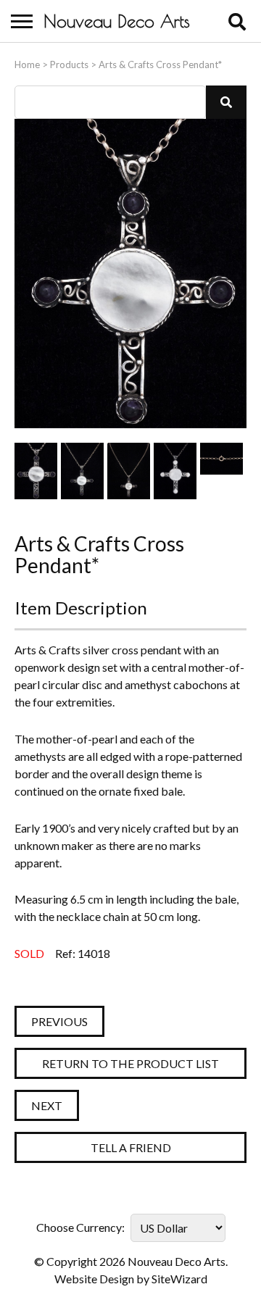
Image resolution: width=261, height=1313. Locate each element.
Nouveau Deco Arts (117, 21)
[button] (226, 102)
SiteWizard (179, 1278)
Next (46, 1105)
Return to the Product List (130, 1063)
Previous (59, 1021)
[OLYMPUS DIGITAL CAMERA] (35, 471)
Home (27, 64)
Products (69, 64)
